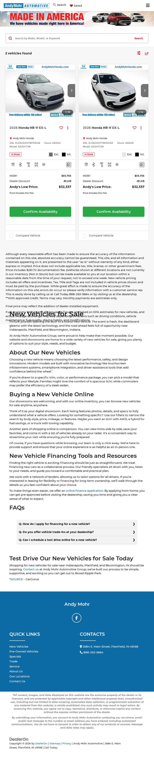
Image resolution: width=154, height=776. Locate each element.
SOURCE (17, 579)
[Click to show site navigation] (148, 5)
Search (138, 38)
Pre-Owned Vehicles (23, 651)
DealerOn (41, 743)
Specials (15, 656)
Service (14, 666)
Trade (13, 661)
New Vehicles (18, 646)
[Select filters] (139, 53)
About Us (16, 671)
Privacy (66, 743)
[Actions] (68, 128)
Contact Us (17, 681)
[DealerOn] (19, 739)
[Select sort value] (146, 53)
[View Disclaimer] (44, 164)
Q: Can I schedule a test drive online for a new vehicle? (58, 540)
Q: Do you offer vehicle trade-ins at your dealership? (56, 532)
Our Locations (19, 676)
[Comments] (68, 164)
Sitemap (55, 743)
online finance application (84, 490)
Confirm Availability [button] (40, 212)
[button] (71, 90)
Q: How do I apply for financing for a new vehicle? (54, 524)
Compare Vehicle (28, 235)
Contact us (31, 569)
